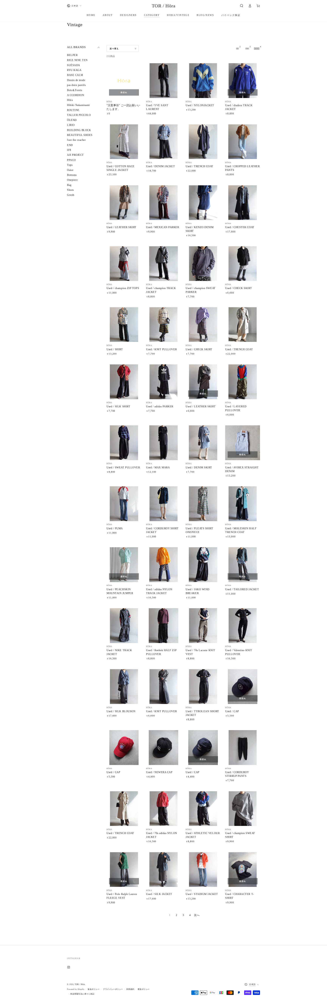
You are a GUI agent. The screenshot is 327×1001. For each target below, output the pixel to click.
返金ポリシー (94, 989)
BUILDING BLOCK (79, 130)
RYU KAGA (74, 70)
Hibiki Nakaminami (78, 105)
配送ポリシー (144, 989)
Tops (69, 165)
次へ (196, 915)
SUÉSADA (73, 65)
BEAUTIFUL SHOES (80, 135)
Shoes (70, 190)
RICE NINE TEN (77, 60)
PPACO (71, 160)
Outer (70, 170)
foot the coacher (76, 140)
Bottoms (72, 175)
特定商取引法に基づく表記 (82, 994)
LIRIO (71, 125)
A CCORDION (75, 95)
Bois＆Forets (74, 90)
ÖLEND (72, 120)
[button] (241, 5)
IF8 (69, 150)
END (70, 145)
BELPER (72, 55)
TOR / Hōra (80, 984)
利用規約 (130, 989)
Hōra (70, 100)
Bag (69, 185)
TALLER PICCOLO (79, 115)
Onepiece (72, 180)
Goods (70, 195)
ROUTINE (73, 110)
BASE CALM (75, 75)
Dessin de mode (76, 80)
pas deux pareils (76, 85)
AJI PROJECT (75, 155)
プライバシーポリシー (113, 989)
